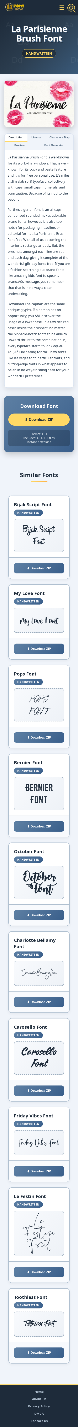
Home (39, 1391)
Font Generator (54, 145)
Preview (19, 145)
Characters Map (59, 137)
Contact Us (39, 1421)
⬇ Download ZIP (39, 419)
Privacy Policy (39, 1406)
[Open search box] (71, 7)
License (36, 137)
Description (16, 137)
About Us (39, 1399)
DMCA (39, 1413)
